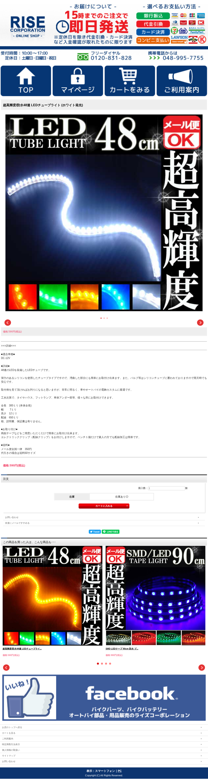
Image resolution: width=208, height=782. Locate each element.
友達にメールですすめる (17, 523)
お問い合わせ (11, 517)
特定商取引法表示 (11, 744)
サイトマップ (8, 755)
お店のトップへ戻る (12, 727)
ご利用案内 (7, 738)
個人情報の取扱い (11, 750)
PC (120, 770)
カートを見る (8, 733)
